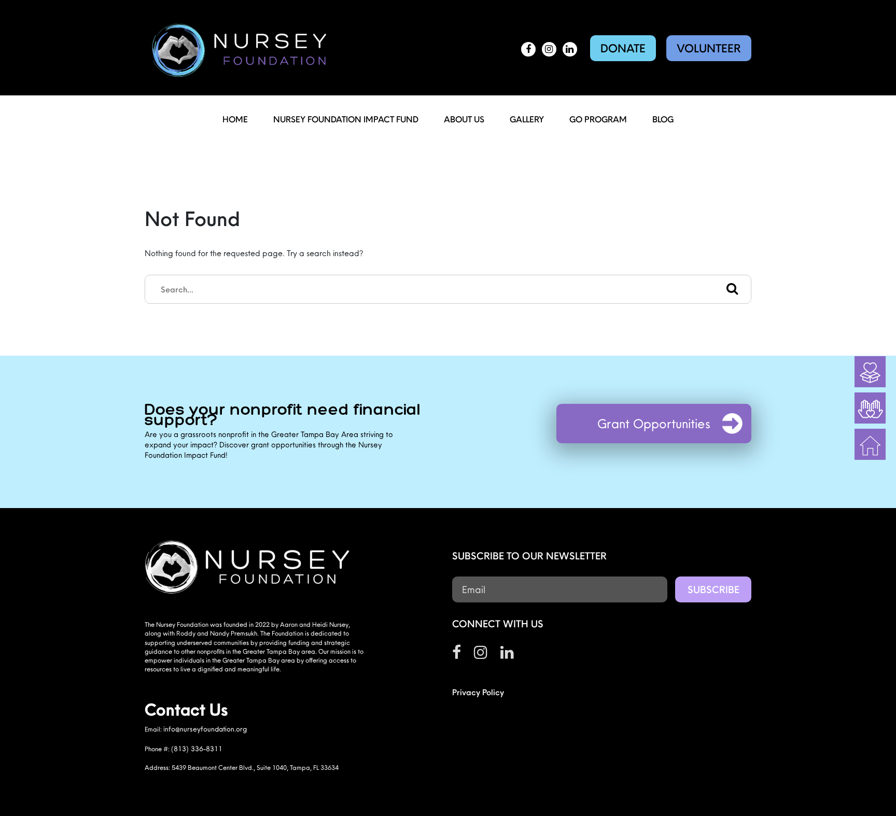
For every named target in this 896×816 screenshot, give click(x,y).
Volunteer (709, 48)
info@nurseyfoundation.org (205, 729)
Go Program (598, 119)
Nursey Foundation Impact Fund (345, 119)
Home (235, 119)
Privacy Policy (478, 692)
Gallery (527, 119)
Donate (623, 48)
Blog (663, 119)
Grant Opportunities (653, 423)
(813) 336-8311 (196, 748)
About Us (464, 119)
